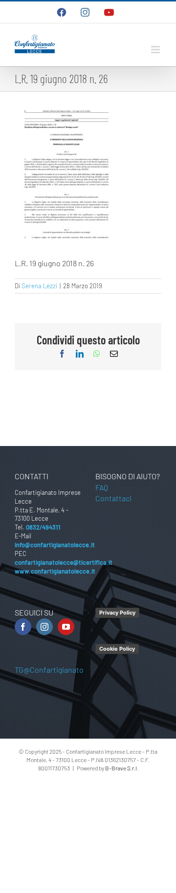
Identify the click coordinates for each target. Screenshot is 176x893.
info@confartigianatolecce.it (55, 545)
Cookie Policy (117, 648)
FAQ (101, 487)
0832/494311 (43, 527)
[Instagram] (44, 626)
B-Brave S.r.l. (121, 768)
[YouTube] (66, 626)
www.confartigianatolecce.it (55, 571)
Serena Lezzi (39, 286)
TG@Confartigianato (49, 669)
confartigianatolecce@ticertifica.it (63, 562)
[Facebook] (23, 626)
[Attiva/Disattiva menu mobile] (156, 49)
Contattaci (113, 498)
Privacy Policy (117, 612)
